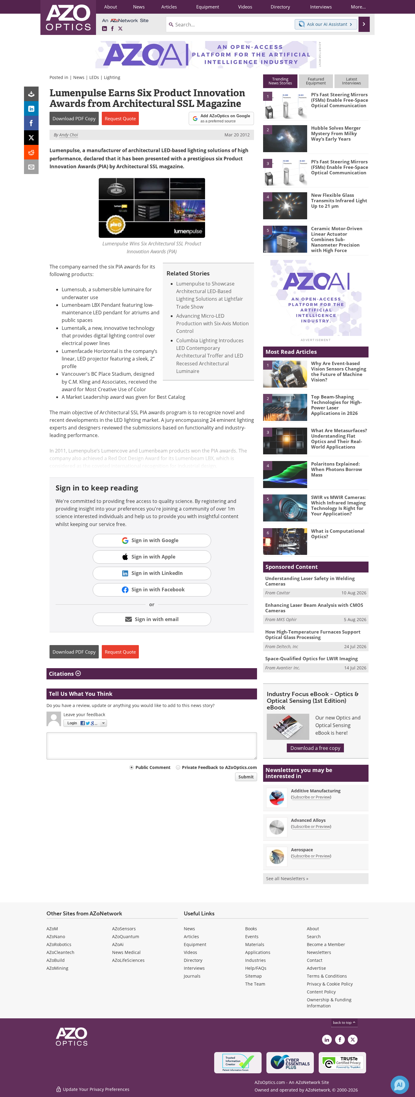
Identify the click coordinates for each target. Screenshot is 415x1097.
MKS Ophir (286, 619)
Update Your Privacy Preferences (95, 1089)
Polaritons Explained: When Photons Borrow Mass (336, 469)
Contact (314, 960)
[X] (31, 137)
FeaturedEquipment (316, 81)
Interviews (194, 968)
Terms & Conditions (327, 976)
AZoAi (118, 944)
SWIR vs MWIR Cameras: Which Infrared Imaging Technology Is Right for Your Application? (338, 505)
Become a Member (326, 944)
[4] (285, 205)
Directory (193, 960)
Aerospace (302, 850)
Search (314, 936)
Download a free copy (315, 748)
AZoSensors (124, 928)
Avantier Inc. (288, 668)
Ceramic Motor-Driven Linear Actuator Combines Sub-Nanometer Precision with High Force (336, 239)
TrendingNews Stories (280, 81)
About (313, 928)
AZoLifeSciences (128, 960)
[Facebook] (31, 123)
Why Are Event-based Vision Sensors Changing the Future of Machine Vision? (338, 371)
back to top (342, 1022)
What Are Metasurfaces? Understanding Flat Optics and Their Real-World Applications (339, 438)
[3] (285, 171)
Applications (257, 952)
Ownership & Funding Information (329, 1003)
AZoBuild (55, 960)
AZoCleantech (60, 952)
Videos (190, 952)
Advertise (316, 968)
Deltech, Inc (287, 646)
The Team (255, 984)
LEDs (94, 77)
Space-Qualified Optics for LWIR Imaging (311, 658)
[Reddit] (31, 152)
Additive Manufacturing (316, 791)
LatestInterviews (351, 81)
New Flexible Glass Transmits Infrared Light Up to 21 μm (339, 200)
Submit (246, 777)
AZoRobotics (58, 944)
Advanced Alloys (308, 820)
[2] (285, 138)
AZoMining (57, 968)
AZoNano (55, 936)
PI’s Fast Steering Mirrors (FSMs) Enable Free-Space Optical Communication (339, 99)
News (78, 77)
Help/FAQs (255, 968)
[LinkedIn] (31, 108)
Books (251, 928)
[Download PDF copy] (31, 94)
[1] (285, 105)
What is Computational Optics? (338, 533)
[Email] (31, 166)
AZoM (52, 928)
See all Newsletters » (287, 878)
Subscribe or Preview (311, 797)
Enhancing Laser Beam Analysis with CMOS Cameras (314, 607)
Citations (62, 673)
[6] (285, 541)
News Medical (126, 952)
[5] (285, 238)
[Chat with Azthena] (400, 1085)
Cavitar (283, 593)
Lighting (112, 77)
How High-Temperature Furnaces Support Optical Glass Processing (313, 634)
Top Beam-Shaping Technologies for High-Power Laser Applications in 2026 (336, 405)
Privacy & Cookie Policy (330, 984)
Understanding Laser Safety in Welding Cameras (310, 581)
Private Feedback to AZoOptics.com (219, 767)
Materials (254, 944)
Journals (192, 976)
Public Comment (152, 767)
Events (252, 936)
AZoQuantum (125, 936)
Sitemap (253, 976)
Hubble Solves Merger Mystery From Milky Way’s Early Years (336, 133)
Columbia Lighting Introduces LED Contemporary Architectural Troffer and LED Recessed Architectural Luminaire (210, 355)
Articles (191, 936)
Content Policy (321, 992)
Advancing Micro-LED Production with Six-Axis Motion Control (212, 323)
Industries (255, 960)
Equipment (195, 944)
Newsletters (319, 952)
